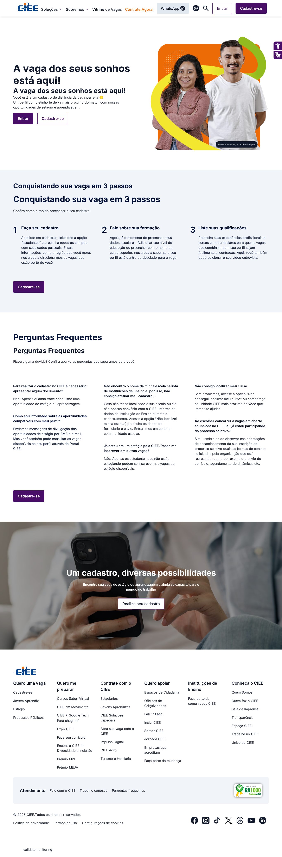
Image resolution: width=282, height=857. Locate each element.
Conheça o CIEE (247, 683)
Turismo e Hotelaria (116, 759)
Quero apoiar (157, 683)
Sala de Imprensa (245, 709)
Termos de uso (65, 823)
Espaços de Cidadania (161, 692)
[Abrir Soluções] (61, 9)
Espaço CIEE (242, 726)
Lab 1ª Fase (153, 714)
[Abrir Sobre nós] (87, 9)
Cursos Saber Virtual (73, 698)
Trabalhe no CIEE (245, 734)
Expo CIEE (65, 729)
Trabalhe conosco (94, 790)
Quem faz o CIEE (245, 701)
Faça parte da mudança (162, 761)
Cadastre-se (22, 692)
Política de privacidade (31, 823)
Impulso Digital (112, 742)
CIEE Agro (109, 750)
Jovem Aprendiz (26, 701)
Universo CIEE (243, 742)
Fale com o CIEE (63, 790)
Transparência (243, 717)
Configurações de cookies (102, 823)
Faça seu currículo (71, 737)
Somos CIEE (154, 731)
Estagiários (109, 698)
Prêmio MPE (66, 759)
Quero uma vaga (29, 683)
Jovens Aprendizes (115, 707)
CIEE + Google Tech (73, 715)
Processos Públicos (28, 717)
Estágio (19, 709)
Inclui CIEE (152, 722)
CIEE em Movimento (73, 707)
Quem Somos (242, 692)
